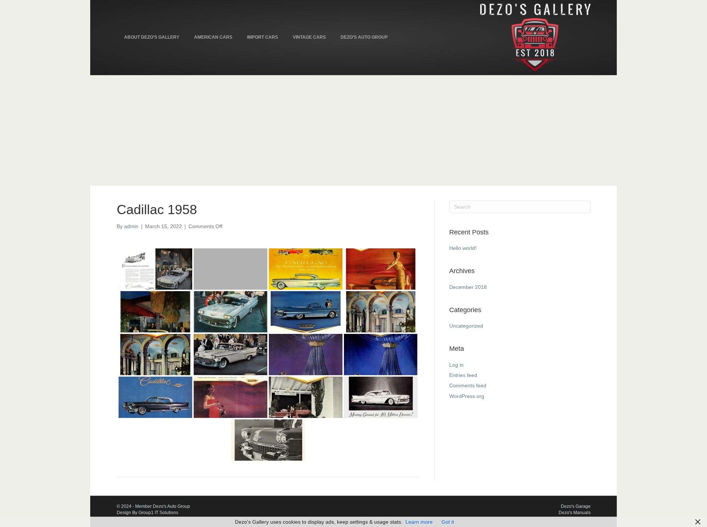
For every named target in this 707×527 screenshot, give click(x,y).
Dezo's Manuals (575, 512)
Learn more (419, 522)
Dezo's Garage (576, 506)
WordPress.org (466, 396)
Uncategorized (466, 326)
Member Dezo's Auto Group (162, 506)
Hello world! (462, 248)
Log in (456, 365)
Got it (448, 522)
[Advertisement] (353, 130)
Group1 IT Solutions (158, 512)
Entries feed (463, 375)
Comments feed (467, 385)
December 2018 (468, 287)
